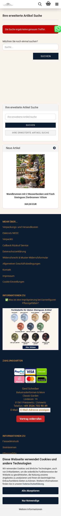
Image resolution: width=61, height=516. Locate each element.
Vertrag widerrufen (30, 418)
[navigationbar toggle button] (57, 4)
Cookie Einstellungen (13, 281)
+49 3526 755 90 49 (35, 405)
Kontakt (7, 269)
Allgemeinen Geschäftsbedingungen (21, 263)
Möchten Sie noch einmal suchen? (20, 41)
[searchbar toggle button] (40, 4)
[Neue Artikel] (54, 148)
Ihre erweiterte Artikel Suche (30, 133)
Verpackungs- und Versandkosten (20, 227)
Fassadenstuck (11, 441)
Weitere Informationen (30, 509)
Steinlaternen (9, 447)
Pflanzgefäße (10, 453)
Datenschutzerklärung (33, 484)
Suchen (46, 56)
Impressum (8, 276)
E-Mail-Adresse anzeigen (34, 409)
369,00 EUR (30, 204)
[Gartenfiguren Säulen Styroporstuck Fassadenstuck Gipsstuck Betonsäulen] (7, 4)
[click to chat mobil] (57, 28)
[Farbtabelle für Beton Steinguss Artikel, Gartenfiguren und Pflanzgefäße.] (30, 329)
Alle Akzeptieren (30, 490)
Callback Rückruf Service (15, 245)
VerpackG (8, 239)
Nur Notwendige (30, 500)
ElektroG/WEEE (11, 233)
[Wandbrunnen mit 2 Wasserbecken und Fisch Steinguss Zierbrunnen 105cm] (30, 171)
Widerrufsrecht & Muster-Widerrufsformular (25, 257)
